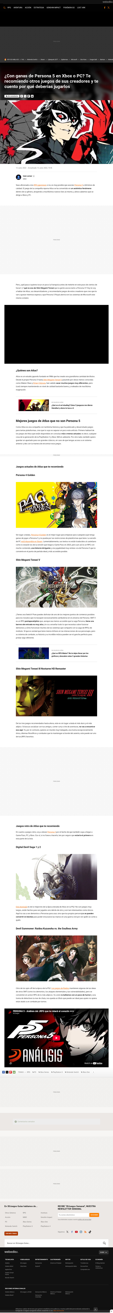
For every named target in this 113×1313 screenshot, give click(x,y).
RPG (9, 8)
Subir (102, 1252)
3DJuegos (23, 1263)
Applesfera (8, 1269)
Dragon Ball (93, 59)
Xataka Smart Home (9, 1273)
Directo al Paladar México (55, 1293)
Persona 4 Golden (38, 535)
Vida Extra (23, 1266)
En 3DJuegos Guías (57, 402)
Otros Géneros (10, 1213)
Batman (102, 59)
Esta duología (21, 907)
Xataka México (9, 1292)
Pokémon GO (69, 8)
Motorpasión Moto (71, 1266)
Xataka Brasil (9, 1295)
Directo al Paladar (55, 1263)
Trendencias (84, 1263)
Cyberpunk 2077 (53, 59)
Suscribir (94, 1215)
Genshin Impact (54, 8)
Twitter (108, 7)
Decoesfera (84, 1266)
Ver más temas (11, 1233)
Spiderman (64, 59)
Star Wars (83, 59)
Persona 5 (78, 185)
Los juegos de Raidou (60, 988)
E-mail (32, 96)
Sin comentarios (13, 96)
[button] (28, 176)
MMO (25, 1217)
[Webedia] (108, 1)
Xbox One (86, 1072)
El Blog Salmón (100, 1263)
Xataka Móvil (9, 1266)
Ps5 (23, 59)
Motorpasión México (69, 1293)
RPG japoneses (40, 185)
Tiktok (90, 1231)
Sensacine (38, 1263)
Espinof (37, 1266)
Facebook (104, 7)
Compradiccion (85, 1269)
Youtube (76, 1231)
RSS (85, 1231)
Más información (58, 1310)
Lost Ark (81, 8)
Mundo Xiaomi (9, 1277)
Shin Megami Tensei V (52, 380)
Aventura (18, 8)
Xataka (7, 1263)
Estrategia (39, 8)
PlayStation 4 (45, 1226)
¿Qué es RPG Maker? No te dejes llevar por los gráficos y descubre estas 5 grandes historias (70, 654)
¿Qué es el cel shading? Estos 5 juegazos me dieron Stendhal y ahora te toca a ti (72, 406)
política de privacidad (84, 1219)
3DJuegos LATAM (25, 1292)
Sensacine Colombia (38, 1296)
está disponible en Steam (31, 541)
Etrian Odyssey (39, 383)
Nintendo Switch (32, 59)
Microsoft (74, 59)
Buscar (104, 1243)
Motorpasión (69, 1263)
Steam (43, 59)
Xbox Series (44, 1072)
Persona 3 (51, 832)
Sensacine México (41, 1292)
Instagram (81, 1231)
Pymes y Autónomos (99, 1267)
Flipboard (28, 96)
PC (35, 1072)
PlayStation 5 (58, 1072)
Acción (28, 8)
